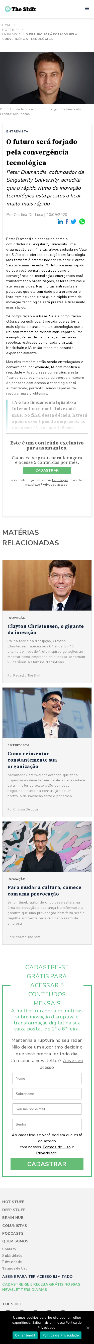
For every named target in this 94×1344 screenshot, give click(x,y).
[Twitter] (73, 222)
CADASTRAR (47, 470)
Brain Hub (13, 1217)
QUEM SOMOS (15, 1241)
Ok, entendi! (25, 1335)
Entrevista (11, 34)
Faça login (60, 480)
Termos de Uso (56, 1147)
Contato (9, 1249)
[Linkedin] (60, 221)
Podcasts (12, 1233)
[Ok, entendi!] (87, 1327)
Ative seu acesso (55, 485)
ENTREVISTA (17, 131)
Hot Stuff (10, 30)
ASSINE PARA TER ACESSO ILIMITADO (37, 1276)
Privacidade (46, 1153)
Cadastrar (47, 1164)
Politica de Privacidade (61, 1335)
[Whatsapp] (82, 221)
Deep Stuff (13, 1210)
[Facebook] (67, 222)
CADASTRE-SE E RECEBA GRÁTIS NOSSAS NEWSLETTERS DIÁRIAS (41, 1287)
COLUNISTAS (14, 1225)
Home (7, 25)
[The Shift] (20, 9)
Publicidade (12, 1255)
